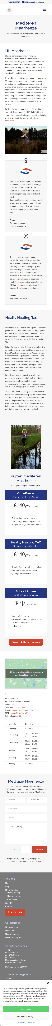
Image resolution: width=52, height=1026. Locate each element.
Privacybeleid (30, 1022)
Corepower (12, 900)
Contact (8, 907)
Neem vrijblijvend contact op (26, 642)
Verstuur (39, 849)
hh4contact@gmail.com (22, 710)
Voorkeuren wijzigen (26, 1016)
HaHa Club (10, 930)
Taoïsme (20, 282)
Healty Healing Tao (13, 937)
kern (44, 78)
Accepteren (26, 1009)
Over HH (9, 903)
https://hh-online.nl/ (19, 713)
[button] (47, 983)
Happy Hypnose (14, 896)
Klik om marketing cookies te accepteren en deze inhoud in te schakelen (26, 673)
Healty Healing (13, 892)
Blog (7, 886)
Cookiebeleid (20, 1022)
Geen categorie (11, 927)
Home (8, 883)
